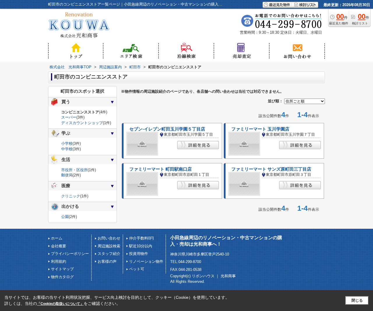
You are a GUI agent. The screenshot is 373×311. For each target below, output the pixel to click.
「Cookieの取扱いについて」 (60, 304)
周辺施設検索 (109, 246)
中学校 (67, 149)
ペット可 (136, 269)
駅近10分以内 (140, 246)
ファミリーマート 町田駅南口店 (160, 169)
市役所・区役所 (74, 170)
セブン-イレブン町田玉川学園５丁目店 (167, 129)
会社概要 (58, 246)
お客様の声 (107, 261)
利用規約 (58, 261)
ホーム (56, 238)
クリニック (70, 196)
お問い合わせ (109, 238)
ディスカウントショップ (82, 123)
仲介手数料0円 (141, 238)
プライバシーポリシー (70, 253)
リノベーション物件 (146, 261)
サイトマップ (62, 269)
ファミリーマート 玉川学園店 (260, 129)
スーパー (68, 117)
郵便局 (67, 175)
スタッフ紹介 (109, 253)
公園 (65, 217)
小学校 (67, 143)
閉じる (357, 300)
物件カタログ (62, 277)
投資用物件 (138, 253)
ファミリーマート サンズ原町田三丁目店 (271, 169)
